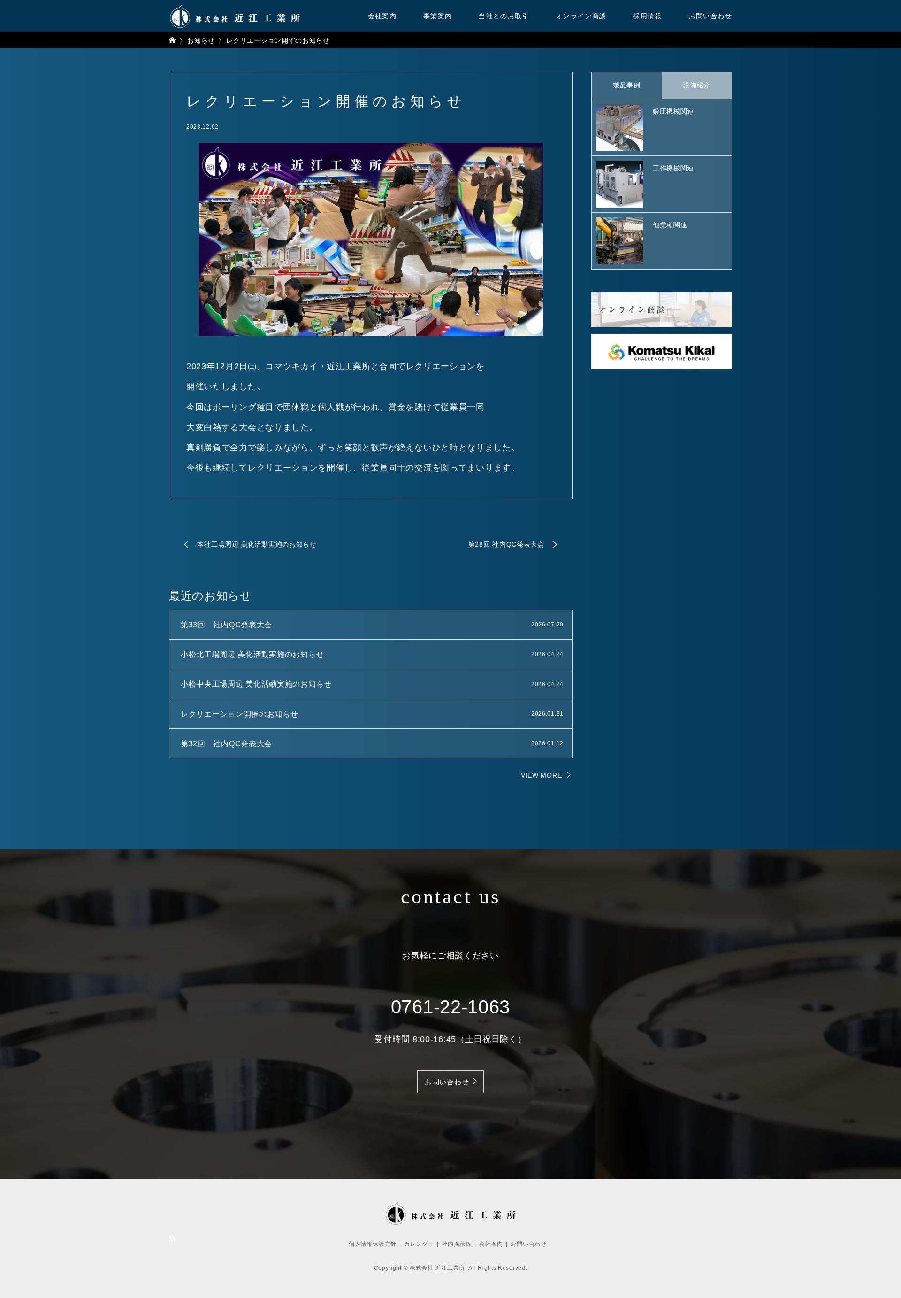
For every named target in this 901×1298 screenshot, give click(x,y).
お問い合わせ (710, 16)
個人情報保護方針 (373, 1244)
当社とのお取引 (504, 16)
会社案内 (382, 16)
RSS (172, 1238)
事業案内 (437, 16)
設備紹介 (696, 85)
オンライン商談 (581, 16)
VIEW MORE (541, 775)
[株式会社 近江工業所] (235, 16)
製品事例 (627, 85)
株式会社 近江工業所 (437, 1268)
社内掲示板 (457, 1244)
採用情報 (647, 16)
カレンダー (419, 1244)
